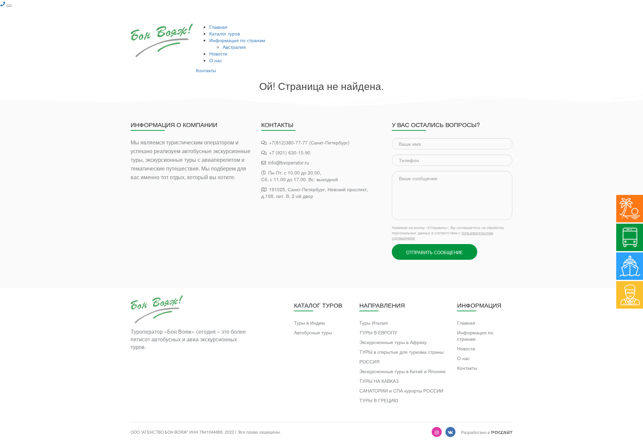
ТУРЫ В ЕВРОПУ (378, 332)
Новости (218, 53)
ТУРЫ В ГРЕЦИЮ (378, 400)
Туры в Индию (309, 323)
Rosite (501, 432)
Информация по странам (237, 40)
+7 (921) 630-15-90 (289, 152)
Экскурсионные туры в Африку (393, 342)
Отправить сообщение (434, 252)
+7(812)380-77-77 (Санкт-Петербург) (309, 142)
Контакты (206, 70)
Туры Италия (373, 323)
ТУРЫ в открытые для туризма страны (401, 352)
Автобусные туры (313, 332)
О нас (215, 60)
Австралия (234, 46)
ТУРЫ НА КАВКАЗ (379, 381)
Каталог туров (224, 33)
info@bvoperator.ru (288, 162)
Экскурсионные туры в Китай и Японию (402, 371)
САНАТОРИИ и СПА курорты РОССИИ (401, 391)
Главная (218, 26)
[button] (2, 3)
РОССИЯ (369, 361)
